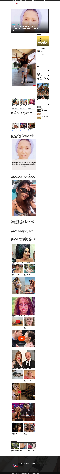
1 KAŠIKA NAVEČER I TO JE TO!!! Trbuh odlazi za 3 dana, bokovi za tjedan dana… (23, 450)
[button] (48, 6)
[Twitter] (44, 0)
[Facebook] (43, 0)
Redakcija (38, 75)
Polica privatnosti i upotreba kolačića (22, 0)
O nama (29, 0)
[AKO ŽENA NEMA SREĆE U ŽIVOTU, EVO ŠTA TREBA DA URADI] (39, 110)
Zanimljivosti (39, 97)
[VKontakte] (46, 0)
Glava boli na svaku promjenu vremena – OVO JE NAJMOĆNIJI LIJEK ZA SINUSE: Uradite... (42, 69)
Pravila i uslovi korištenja (33, 0)
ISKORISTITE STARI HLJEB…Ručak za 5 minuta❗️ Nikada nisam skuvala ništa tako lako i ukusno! (30, 438)
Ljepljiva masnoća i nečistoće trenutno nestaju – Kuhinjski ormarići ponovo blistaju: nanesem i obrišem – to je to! (16, 439)
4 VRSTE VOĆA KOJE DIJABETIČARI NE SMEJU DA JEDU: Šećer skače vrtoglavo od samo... (42, 74)
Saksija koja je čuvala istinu (43, 50)
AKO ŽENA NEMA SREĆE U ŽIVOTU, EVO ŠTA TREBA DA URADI (44, 110)
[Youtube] (48, 0)
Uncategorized (13, 448)
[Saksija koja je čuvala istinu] (38, 51)
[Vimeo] (45, 0)
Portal (38, 70)
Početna (18, 0)
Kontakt (27, 0)
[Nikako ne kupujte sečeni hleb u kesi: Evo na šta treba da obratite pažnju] (39, 114)
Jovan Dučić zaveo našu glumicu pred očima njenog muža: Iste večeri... (44, 107)
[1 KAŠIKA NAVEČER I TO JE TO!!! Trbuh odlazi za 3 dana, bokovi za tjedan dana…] (23, 446)
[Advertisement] (23, 40)
